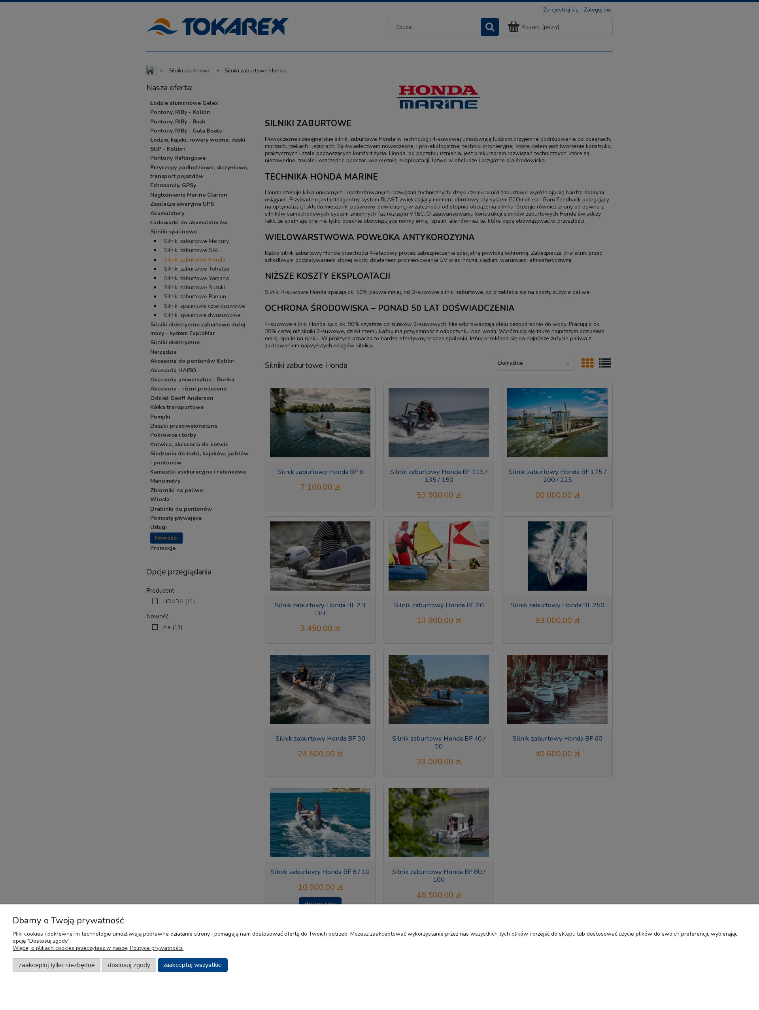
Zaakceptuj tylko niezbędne (57, 964)
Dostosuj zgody (129, 964)
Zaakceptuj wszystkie (192, 965)
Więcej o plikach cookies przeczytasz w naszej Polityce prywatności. (98, 948)
